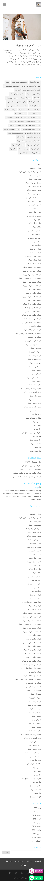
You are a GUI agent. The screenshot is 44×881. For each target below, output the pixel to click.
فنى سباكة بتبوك (35, 363)
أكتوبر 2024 (37, 834)
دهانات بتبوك (36, 227)
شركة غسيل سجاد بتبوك (15, 133)
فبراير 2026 (37, 811)
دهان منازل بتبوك (35, 106)
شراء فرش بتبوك (12, 106)
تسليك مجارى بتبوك (34, 190)
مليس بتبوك (37, 422)
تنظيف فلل (37, 98)
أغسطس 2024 (36, 841)
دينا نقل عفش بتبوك (34, 231)
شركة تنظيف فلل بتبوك (17, 121)
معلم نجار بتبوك (35, 149)
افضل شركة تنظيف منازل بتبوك (29, 172)
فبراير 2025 (37, 823)
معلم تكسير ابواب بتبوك (32, 392)
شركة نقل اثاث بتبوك (33, 337)
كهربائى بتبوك (36, 370)
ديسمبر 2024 (36, 826)
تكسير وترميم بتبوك (34, 194)
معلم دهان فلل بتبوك (18, 145)
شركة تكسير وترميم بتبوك (28, 45)
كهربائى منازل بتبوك (34, 377)
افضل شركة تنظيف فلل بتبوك (31, 86)
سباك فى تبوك (36, 245)
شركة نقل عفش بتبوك (33, 137)
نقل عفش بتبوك (35, 451)
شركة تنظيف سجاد (34, 300)
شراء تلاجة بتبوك (35, 253)
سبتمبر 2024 (36, 837)
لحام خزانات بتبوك (34, 385)
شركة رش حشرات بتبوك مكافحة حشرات (26, 477)
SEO (39, 164)
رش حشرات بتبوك (34, 238)
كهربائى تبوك (36, 374)
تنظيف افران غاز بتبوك (17, 94)
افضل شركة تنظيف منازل (12, 86)
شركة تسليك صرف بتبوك (32, 275)
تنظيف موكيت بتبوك (34, 216)
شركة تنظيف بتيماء (20, 113)
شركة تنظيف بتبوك (34, 113)
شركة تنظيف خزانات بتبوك (32, 117)
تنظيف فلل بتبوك (35, 205)
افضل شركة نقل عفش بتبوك (31, 90)
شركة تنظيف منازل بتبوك (11, 129)
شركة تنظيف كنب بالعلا (33, 125)
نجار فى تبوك (36, 436)
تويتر (24, 102)
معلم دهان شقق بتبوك (33, 145)
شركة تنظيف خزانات (33, 293)
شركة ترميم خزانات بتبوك (32, 271)
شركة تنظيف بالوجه (10, 109)
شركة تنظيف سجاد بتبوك (14, 117)
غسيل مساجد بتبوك (34, 359)
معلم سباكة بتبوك (35, 400)
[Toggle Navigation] (4, 5)
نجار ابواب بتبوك (23, 149)
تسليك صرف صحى (34, 186)
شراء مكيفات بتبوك (25, 109)
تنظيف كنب (37, 208)
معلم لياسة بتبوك (35, 411)
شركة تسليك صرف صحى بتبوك (29, 278)
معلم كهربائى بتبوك (34, 403)
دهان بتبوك (10, 102)
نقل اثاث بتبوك (23, 153)
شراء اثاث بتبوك (35, 249)
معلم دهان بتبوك (35, 396)
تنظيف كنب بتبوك (25, 98)
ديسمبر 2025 (36, 815)
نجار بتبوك (13, 149)
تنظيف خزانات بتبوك (34, 201)
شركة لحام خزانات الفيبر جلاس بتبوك (28, 333)
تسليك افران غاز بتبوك (33, 94)
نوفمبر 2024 (36, 830)
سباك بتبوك (37, 242)
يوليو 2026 (37, 808)
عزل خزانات (20, 137)
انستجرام (18, 90)
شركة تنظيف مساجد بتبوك (31, 315)
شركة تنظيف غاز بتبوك (33, 121)
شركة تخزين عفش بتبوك (32, 267)
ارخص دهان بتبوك (35, 82)
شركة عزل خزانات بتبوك (32, 133)
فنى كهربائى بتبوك (34, 367)
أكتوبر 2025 (37, 819)
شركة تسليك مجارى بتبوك (31, 282)
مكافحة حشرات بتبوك (33, 418)
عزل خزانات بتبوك (34, 141)
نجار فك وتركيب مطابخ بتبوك (31, 433)
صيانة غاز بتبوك (35, 348)
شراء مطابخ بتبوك (34, 260)
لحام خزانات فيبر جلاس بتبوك (30, 388)
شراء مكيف (36, 109)
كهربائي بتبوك (36, 381)
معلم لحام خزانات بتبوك (32, 407)
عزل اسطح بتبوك (35, 352)
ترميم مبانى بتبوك (35, 175)
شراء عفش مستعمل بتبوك (31, 256)
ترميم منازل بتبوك (34, 179)
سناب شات (23, 106)
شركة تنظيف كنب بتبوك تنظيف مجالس (27, 473)
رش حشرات (36, 234)
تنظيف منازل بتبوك (12, 98)
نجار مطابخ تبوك (35, 440)
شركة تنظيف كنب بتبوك (16, 125)
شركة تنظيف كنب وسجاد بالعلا (31, 129)
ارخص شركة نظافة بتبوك (19, 82)
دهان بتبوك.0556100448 (32, 462)
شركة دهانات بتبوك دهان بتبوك (30, 469)
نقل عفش (37, 447)
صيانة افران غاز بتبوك (33, 344)
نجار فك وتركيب (35, 153)
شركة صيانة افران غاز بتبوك (31, 322)
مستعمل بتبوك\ (22, 141)
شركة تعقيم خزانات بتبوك (32, 286)
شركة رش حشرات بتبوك (32, 319)
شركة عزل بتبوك (35, 326)
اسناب (7, 82)
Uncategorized (35, 168)
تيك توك (18, 102)
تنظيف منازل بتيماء (34, 102)
